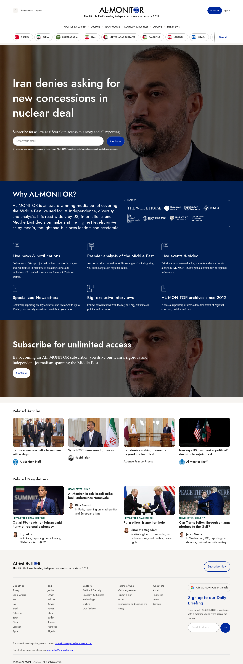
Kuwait (51, 604)
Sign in (226, 10)
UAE (15, 604)
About (156, 590)
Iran (15, 599)
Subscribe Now (217, 566)
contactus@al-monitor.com (60, 650)
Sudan (51, 617)
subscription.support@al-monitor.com (73, 643)
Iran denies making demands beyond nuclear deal (145, 452)
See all (223, 37)
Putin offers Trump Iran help (144, 522)
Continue (21, 373)
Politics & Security (75, 27)
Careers (157, 604)
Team (156, 599)
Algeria (51, 631)
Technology (112, 27)
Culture (95, 27)
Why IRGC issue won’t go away (91, 450)
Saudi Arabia (19, 595)
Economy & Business (136, 27)
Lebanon (17, 626)
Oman (51, 595)
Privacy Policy (125, 595)
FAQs (121, 599)
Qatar (16, 622)
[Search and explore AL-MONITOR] (15, 10)
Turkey (16, 590)
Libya (50, 613)
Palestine (17, 613)
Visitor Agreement (127, 590)
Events (39, 10)
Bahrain (52, 599)
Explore (157, 27)
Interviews (173, 27)
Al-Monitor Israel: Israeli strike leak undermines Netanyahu (90, 495)
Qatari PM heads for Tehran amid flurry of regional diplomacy (37, 524)
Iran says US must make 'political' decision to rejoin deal (203, 452)
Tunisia (51, 622)
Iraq (50, 586)
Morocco (52, 626)
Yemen (51, 608)
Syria (15, 631)
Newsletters (27, 10)
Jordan (51, 590)
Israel (15, 608)
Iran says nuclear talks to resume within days (37, 452)
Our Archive (89, 608)
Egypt (15, 617)
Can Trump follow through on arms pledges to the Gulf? (204, 524)
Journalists (158, 595)
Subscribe (214, 10)
